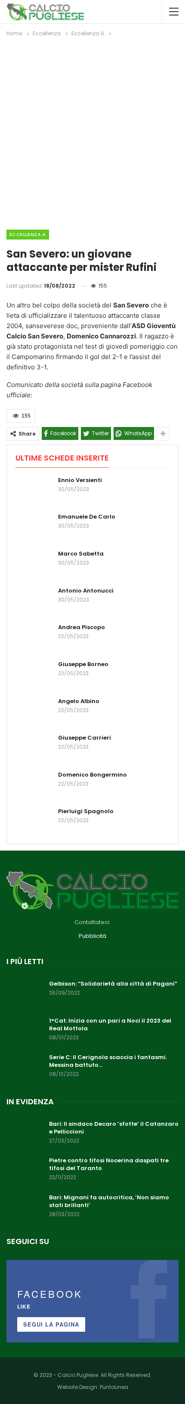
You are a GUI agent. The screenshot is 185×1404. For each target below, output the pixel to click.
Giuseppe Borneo (83, 664)
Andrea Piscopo (81, 627)
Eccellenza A (27, 234)
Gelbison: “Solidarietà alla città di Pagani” (113, 984)
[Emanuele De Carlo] (33, 527)
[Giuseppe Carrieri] (33, 748)
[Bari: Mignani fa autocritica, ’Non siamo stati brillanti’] (24, 1207)
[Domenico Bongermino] (33, 785)
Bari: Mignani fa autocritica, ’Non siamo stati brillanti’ (109, 1201)
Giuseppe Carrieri (84, 738)
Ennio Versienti (80, 480)
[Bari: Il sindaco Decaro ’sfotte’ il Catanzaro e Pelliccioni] (24, 1134)
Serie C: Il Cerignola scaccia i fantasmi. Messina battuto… (108, 1061)
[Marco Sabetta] (33, 564)
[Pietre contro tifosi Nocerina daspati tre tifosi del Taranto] (24, 1170)
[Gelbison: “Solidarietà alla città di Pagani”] (24, 994)
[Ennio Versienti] (33, 490)
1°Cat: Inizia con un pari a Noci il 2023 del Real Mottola (110, 1024)
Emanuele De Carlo (86, 517)
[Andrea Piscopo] (33, 637)
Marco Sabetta (81, 554)
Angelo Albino (78, 701)
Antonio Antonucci (86, 591)
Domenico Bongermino (92, 775)
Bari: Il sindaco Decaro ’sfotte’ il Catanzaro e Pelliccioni (114, 1128)
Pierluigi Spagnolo (86, 811)
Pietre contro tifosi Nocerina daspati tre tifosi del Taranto (109, 1164)
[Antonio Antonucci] (33, 600)
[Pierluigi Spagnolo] (33, 821)
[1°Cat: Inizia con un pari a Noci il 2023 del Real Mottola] (24, 1031)
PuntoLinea (114, 1387)
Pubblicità (92, 936)
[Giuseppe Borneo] (33, 674)
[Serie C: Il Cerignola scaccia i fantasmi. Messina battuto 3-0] (24, 1067)
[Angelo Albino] (33, 711)
